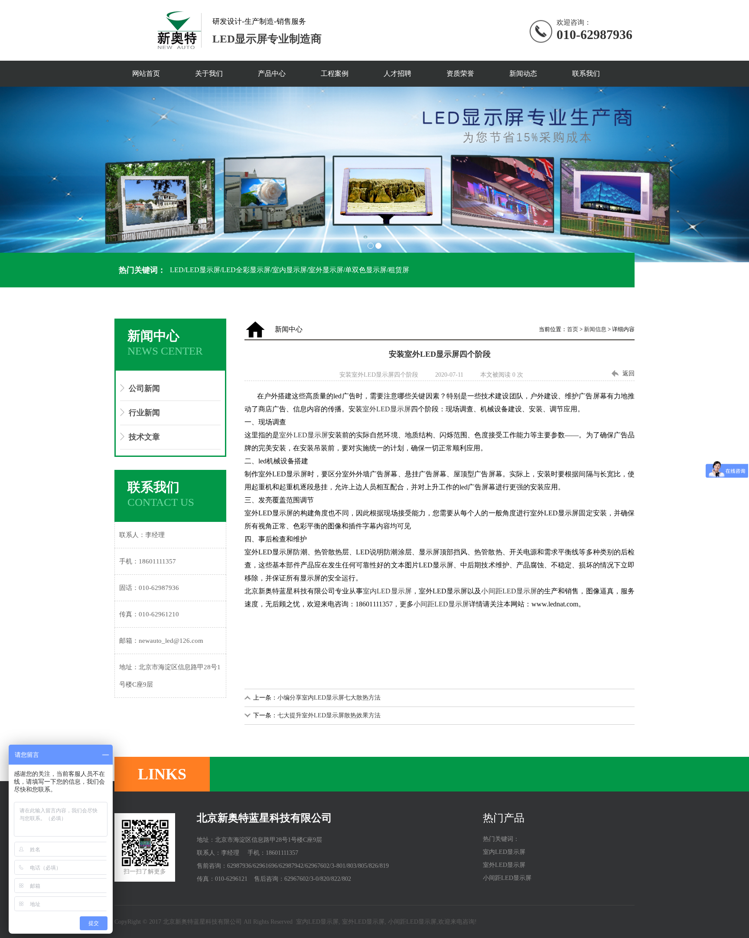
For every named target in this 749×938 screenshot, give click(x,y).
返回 (628, 373)
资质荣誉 (460, 73)
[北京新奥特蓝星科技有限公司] (374, 174)
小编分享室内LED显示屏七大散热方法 (329, 697)
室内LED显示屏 (387, 591)
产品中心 (272, 73)
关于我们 (209, 73)
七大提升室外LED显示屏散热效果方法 (329, 715)
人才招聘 (397, 73)
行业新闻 (144, 412)
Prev (11, 175)
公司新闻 (144, 388)
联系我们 (586, 73)
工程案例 (334, 73)
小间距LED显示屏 (509, 591)
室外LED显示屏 (386, 409)
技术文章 (144, 437)
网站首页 (146, 73)
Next (738, 175)
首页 (572, 329)
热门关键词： (142, 270)
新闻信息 (595, 329)
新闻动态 (523, 73)
